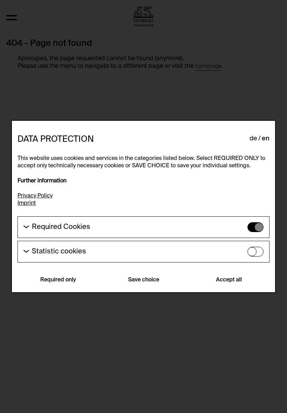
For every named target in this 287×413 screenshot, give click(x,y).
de (253, 138)
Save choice (143, 280)
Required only (58, 280)
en (266, 138)
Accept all (229, 280)
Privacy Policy (35, 196)
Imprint (27, 203)
